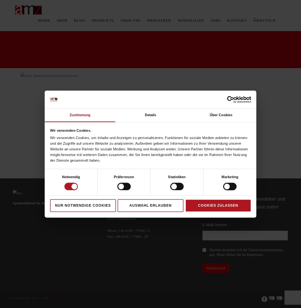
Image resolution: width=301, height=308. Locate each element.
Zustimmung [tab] (80, 115)
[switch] (124, 186)
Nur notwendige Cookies (83, 206)
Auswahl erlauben (150, 206)
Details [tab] (150, 115)
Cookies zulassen (218, 206)
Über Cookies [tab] (221, 115)
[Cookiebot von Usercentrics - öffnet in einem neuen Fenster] (230, 99)
